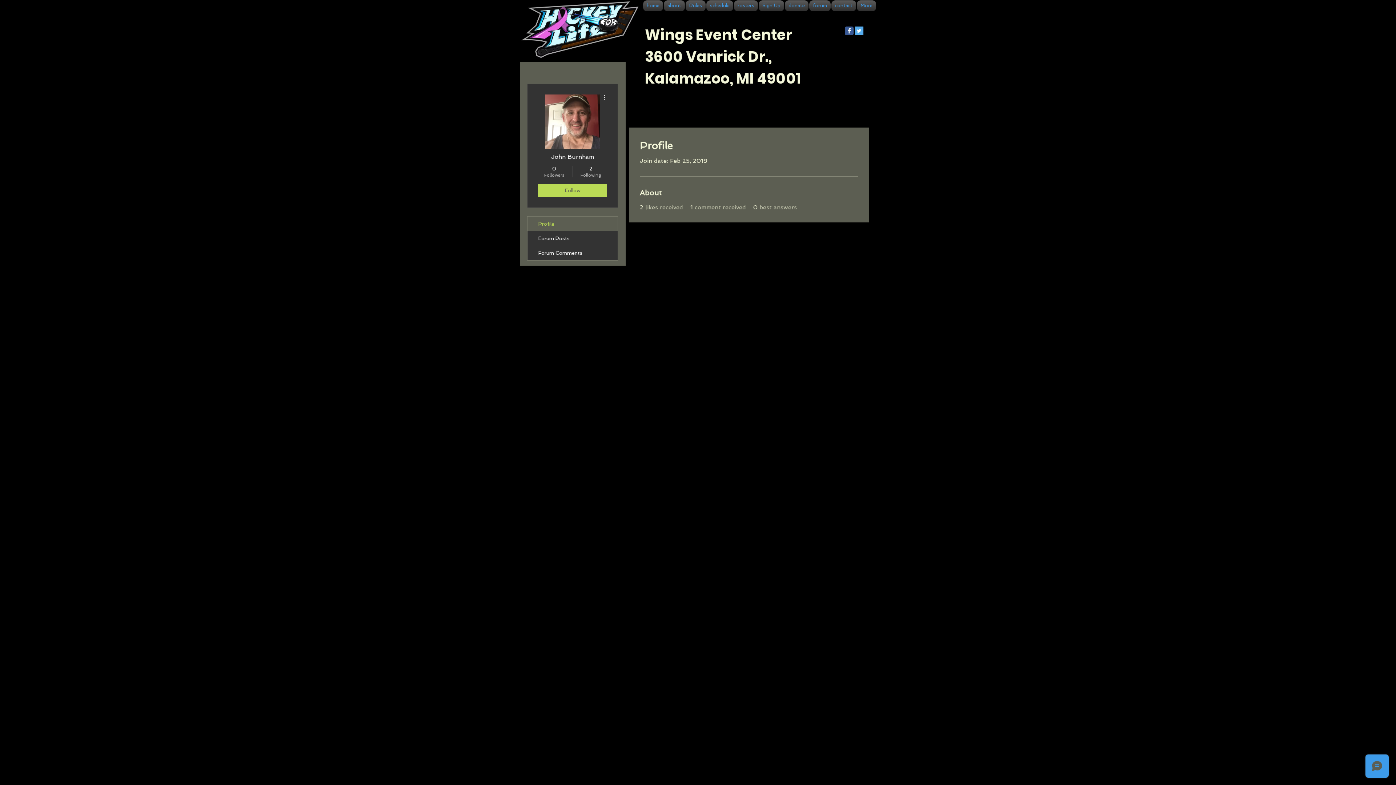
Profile (546, 224)
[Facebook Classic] (849, 31)
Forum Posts (554, 238)
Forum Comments (560, 253)
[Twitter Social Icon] (859, 31)
